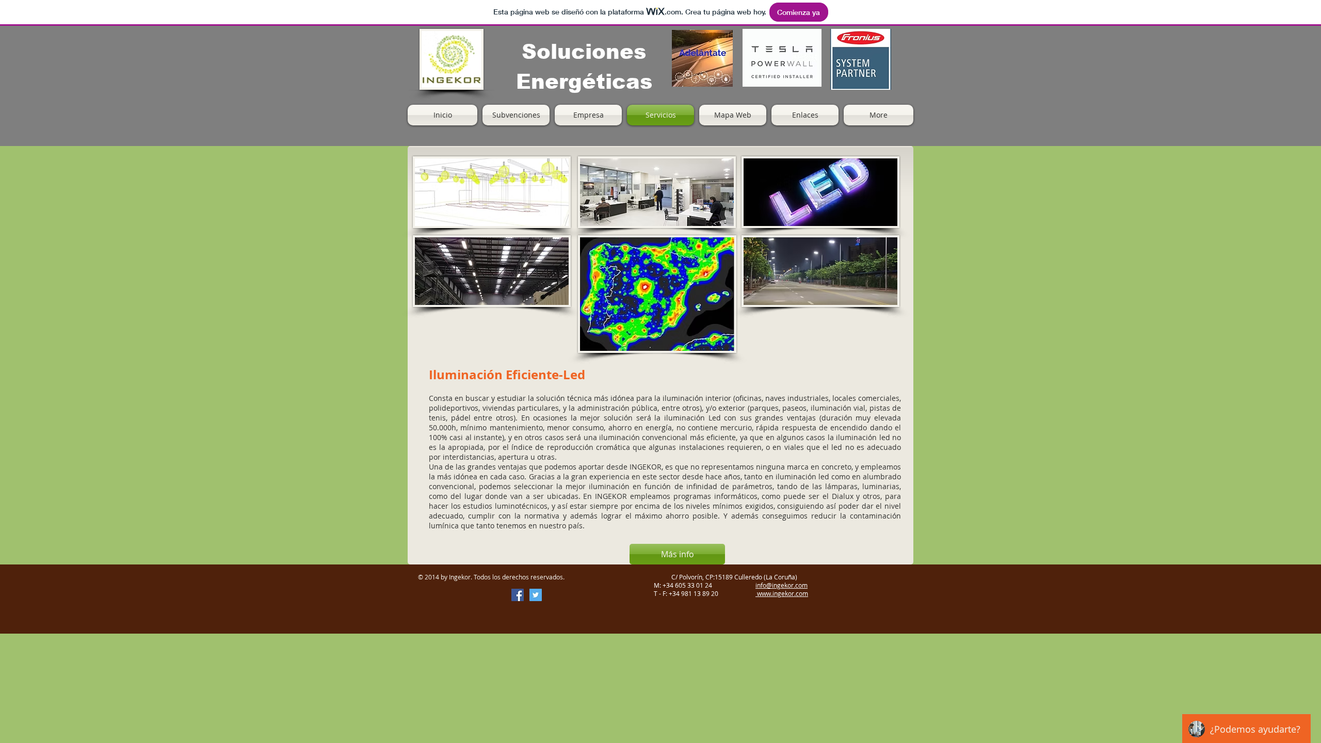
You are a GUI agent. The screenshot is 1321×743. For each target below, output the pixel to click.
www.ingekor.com (781, 593)
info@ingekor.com (781, 585)
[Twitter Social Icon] (535, 595)
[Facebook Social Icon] (517, 595)
